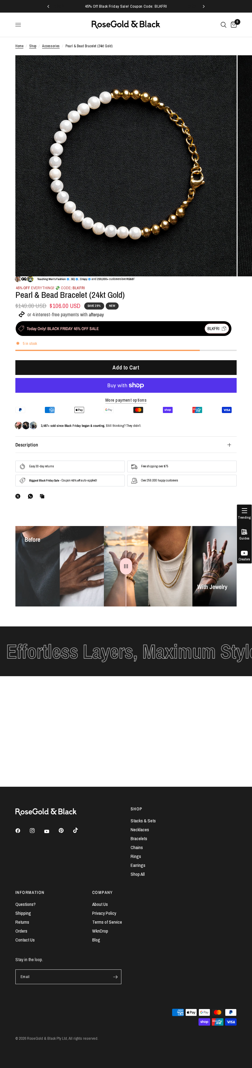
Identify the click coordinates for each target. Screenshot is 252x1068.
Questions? (25, 904)
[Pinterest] (65, 830)
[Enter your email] (115, 976)
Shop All (138, 874)
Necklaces (140, 829)
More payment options (126, 400)
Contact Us (25, 940)
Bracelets (139, 838)
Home (19, 46)
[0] (233, 25)
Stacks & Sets (143, 820)
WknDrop (100, 931)
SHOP (137, 809)
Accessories (51, 46)
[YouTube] (51, 831)
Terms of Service (107, 922)
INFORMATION (29, 892)
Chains (137, 847)
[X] (19, 496)
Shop (32, 46)
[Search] (224, 25)
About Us (100, 904)
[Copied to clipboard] (43, 496)
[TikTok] (80, 830)
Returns (22, 922)
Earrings (138, 865)
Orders (21, 931)
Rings (136, 856)
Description (26, 444)
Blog (96, 940)
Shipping (23, 913)
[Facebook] (22, 830)
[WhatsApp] (31, 496)
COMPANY (102, 892)
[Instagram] (36, 830)
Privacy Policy (104, 913)
